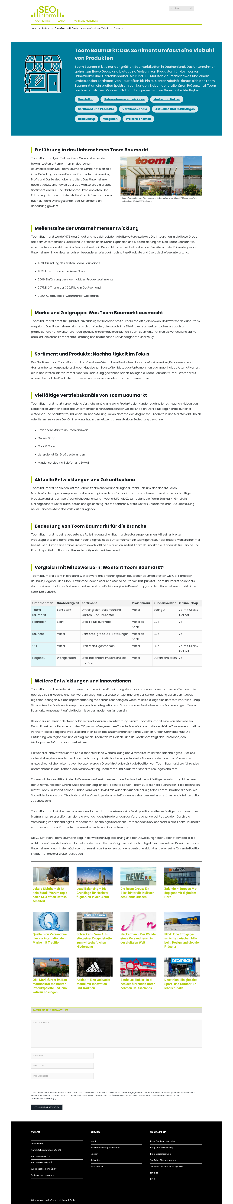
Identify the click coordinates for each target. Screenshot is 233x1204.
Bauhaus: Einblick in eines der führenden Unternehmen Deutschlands (138, 984)
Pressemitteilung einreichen (105, 1147)
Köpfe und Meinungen (86, 20)
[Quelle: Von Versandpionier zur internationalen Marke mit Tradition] (51, 921)
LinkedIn (154, 1172)
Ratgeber (96, 1160)
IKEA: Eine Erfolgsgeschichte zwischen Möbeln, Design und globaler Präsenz (182, 940)
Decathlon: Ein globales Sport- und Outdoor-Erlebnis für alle (180, 984)
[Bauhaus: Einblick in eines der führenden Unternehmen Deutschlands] (138, 967)
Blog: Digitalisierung (160, 1153)
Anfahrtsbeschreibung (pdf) (46, 1149)
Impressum (37, 1143)
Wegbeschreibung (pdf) (44, 1168)
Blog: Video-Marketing (161, 1147)
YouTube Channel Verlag (163, 1160)
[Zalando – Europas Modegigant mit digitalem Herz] (182, 876)
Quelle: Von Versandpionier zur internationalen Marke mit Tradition (50, 938)
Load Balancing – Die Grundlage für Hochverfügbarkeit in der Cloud (93, 893)
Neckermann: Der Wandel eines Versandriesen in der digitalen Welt (138, 938)
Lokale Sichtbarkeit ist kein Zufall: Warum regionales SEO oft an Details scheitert (50, 895)
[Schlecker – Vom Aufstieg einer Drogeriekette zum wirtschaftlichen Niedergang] (95, 921)
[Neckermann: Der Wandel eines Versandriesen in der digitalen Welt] (138, 921)
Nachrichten (42, 20)
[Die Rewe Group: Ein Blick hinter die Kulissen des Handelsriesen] (138, 876)
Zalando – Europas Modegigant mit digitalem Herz (180, 893)
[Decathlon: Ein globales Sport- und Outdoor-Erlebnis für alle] (182, 967)
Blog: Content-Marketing (163, 1141)
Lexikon (62, 20)
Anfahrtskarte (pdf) (41, 1162)
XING (152, 1179)
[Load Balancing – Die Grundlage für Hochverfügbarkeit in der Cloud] (95, 876)
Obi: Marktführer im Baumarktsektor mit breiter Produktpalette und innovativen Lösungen (50, 986)
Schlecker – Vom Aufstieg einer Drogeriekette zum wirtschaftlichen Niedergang (94, 940)
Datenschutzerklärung (43, 1098)
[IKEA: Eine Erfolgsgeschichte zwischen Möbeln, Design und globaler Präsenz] (182, 921)
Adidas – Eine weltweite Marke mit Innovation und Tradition (93, 984)
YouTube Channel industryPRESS (166, 1166)
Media (94, 1141)
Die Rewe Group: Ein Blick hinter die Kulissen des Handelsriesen (137, 893)
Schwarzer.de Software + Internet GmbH (54, 1200)
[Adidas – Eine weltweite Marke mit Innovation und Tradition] (95, 967)
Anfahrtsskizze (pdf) (41, 1156)
